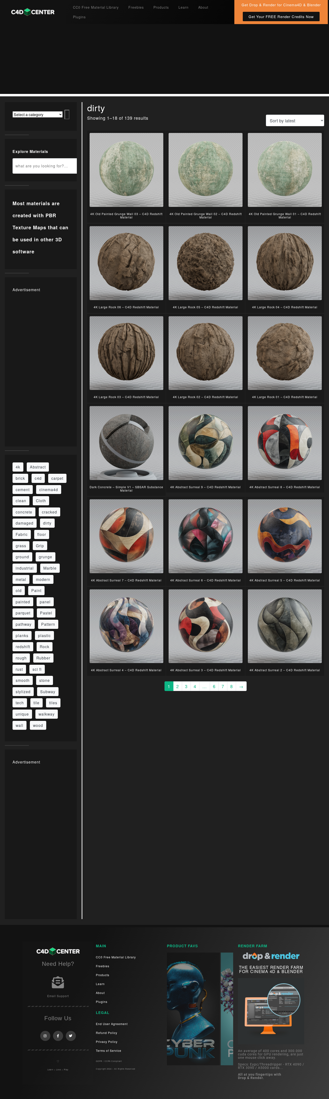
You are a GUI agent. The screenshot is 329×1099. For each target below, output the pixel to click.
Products (161, 7)
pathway (24, 624)
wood (38, 725)
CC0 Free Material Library (96, 7)
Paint (36, 590)
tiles (53, 702)
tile (36, 702)
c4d (38, 478)
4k (18, 466)
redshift (23, 646)
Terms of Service (108, 1050)
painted (23, 601)
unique (22, 714)
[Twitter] (71, 1036)
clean (21, 500)
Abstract (38, 466)
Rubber (43, 657)
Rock (44, 646)
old (19, 590)
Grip (40, 545)
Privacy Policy (107, 1042)
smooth (23, 680)
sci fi (37, 669)
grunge (45, 556)
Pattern (48, 624)
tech (20, 702)
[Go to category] (67, 114)
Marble (50, 568)
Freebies (136, 7)
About (203, 7)
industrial (25, 568)
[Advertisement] (164, 60)
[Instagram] (45, 1036)
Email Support (58, 996)
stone (44, 680)
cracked (49, 511)
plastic (44, 635)
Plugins (79, 16)
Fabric (22, 534)
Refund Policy (106, 1033)
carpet (57, 478)
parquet (23, 612)
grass (21, 545)
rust (19, 669)
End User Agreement (112, 1024)
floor (41, 534)
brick (20, 478)
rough (21, 657)
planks (22, 635)
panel (45, 601)
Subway (47, 691)
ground (22, 556)
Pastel (46, 612)
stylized (23, 691)
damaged (24, 523)
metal (21, 579)
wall (19, 725)
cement (23, 489)
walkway (47, 714)
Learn (183, 7)
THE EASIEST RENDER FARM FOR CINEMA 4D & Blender (271, 969)
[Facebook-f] (58, 1036)
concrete (24, 511)
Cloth (41, 500)
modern (43, 579)
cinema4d (48, 489)
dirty (47, 523)
